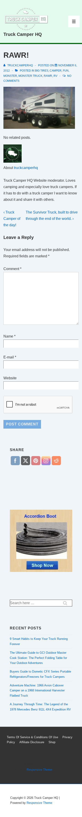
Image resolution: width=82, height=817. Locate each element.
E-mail (8, 357)
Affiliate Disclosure (31, 742)
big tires (41, 70)
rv (55, 75)
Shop (52, 742)
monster (10, 75)
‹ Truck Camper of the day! (11, 218)
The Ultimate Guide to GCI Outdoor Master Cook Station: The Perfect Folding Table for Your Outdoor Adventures (38, 658)
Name (8, 336)
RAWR (48, 75)
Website (10, 378)
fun (66, 70)
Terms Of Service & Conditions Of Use (32, 737)
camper (56, 70)
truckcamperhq (26, 168)
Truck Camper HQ (22, 34)
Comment (12, 269)
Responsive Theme (39, 769)
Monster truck (30, 75)
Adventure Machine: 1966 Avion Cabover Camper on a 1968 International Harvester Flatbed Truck (37, 691)
